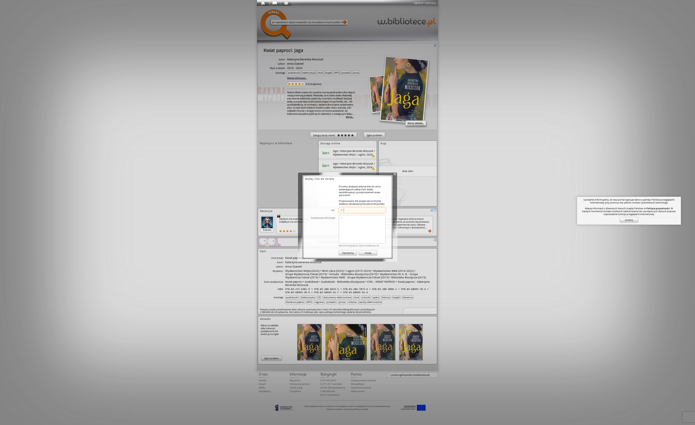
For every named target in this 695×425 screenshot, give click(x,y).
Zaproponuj (348, 252)
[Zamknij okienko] (395, 174)
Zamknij (629, 219)
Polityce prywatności (658, 208)
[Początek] (263, 3)
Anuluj (368, 252)
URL (333, 210)
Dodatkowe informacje (323, 217)
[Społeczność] (286, 3)
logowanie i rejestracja (425, 3)
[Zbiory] (274, 3)
